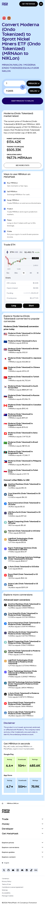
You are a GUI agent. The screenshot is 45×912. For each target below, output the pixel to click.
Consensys (5, 895)
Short (29, 315)
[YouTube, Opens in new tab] (13, 887)
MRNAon (31, 83)
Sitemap (5, 907)
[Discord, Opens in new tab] (22, 887)
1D (36, 282)
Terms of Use (6, 901)
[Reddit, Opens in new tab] (27, 887)
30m (15, 282)
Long (13, 315)
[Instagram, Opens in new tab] (18, 887)
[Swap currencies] (21, 87)
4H (29, 282)
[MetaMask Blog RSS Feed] (36, 887)
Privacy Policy (6, 898)
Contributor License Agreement (12, 904)
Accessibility (6, 909)
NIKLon (31, 91)
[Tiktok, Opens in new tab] (31, 887)
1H (23, 282)
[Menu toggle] (39, 4)
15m (7, 282)
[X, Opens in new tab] (4, 887)
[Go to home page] (2, 820)
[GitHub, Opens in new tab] (8, 887)
